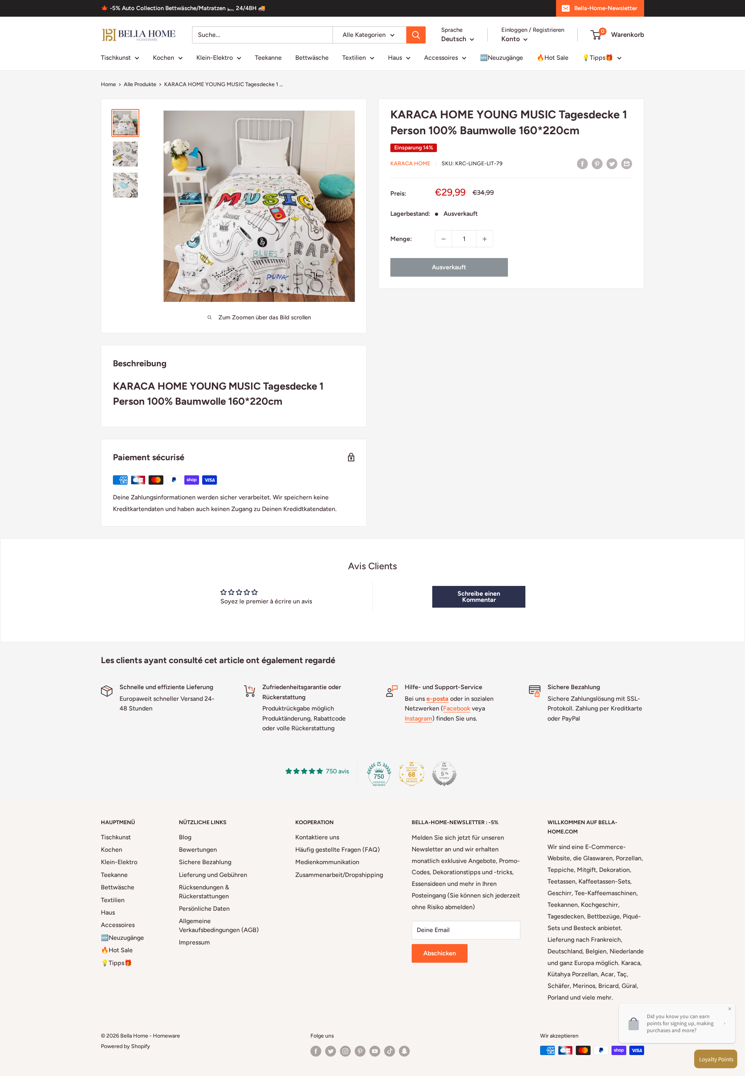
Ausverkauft (449, 267)
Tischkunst (116, 57)
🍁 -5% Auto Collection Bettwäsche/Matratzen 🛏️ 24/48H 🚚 (183, 8)
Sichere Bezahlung (205, 862)
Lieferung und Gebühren (213, 874)
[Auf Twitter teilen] (611, 163)
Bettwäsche (312, 57)
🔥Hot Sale (552, 57)
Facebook (456, 708)
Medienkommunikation (327, 862)
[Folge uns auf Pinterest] (360, 1051)
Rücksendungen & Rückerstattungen (204, 891)
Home (108, 84)
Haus (395, 57)
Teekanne (268, 57)
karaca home (410, 164)
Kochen (163, 57)
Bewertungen (198, 849)
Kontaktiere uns (317, 837)
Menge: (401, 239)
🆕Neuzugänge (501, 57)
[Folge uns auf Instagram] (345, 1051)
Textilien (354, 57)
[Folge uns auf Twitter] (330, 1051)
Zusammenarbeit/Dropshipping (339, 874)
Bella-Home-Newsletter (605, 8)
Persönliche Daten (204, 908)
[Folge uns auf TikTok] (389, 1051)
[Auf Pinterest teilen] (597, 163)
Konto (511, 39)
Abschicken (439, 953)
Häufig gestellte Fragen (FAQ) (337, 849)
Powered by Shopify (125, 1046)
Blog (185, 837)
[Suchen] (416, 34)
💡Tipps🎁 (597, 57)
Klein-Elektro (214, 57)
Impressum (194, 942)
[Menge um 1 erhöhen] (484, 239)
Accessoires (441, 57)
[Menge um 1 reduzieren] (443, 239)
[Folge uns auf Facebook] (315, 1051)
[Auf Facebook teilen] (582, 163)
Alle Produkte (140, 84)
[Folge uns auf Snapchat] (404, 1051)
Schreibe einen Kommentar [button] (478, 596)
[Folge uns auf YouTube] (374, 1051)
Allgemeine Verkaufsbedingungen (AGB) (219, 925)
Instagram (418, 718)
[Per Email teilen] (626, 163)
